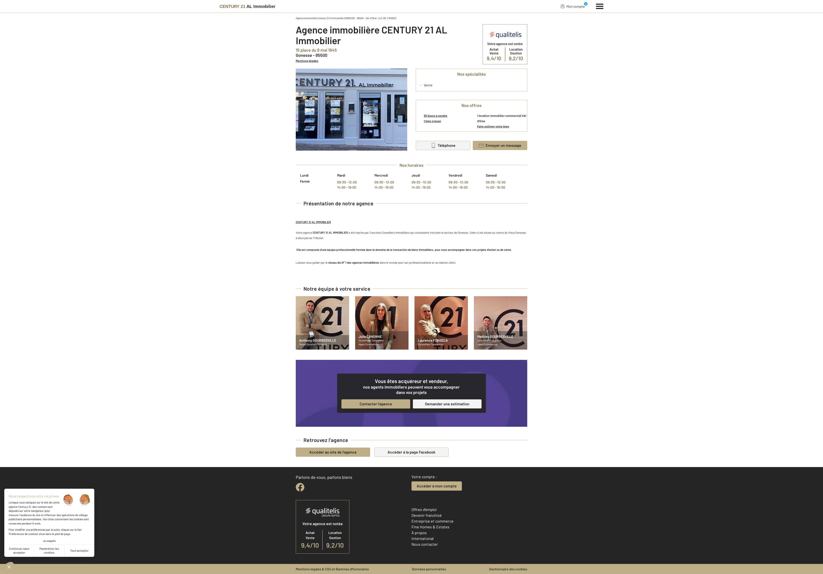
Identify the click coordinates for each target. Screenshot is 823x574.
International (423, 538)
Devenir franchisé (427, 515)
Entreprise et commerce (433, 521)
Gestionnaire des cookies (508, 569)
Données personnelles (429, 569)
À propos (419, 532)
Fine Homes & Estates (430, 526)
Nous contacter (425, 544)
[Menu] (600, 6)
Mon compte (575, 6)
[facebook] (300, 487)
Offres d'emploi (424, 509)
